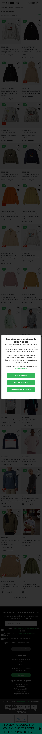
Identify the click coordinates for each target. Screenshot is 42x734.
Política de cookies (21, 369)
